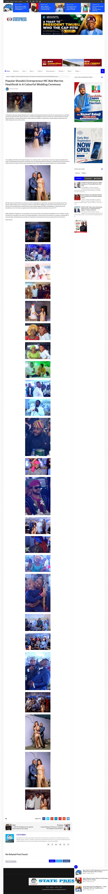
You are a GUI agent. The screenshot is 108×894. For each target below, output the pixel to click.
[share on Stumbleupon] (64, 818)
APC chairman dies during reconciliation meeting (46, 8)
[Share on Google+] (51, 818)
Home (7, 1)
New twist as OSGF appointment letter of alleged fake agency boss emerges (95, 870)
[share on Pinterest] (60, 818)
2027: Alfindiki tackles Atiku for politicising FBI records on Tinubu (95, 879)
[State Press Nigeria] (17, 18)
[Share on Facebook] (43, 818)
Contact (12, 1)
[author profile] (7, 90)
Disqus (59, 861)
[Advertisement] (72, 47)
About (16, 1)
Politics (84, 173)
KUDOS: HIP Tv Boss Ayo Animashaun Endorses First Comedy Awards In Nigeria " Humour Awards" (91, 208)
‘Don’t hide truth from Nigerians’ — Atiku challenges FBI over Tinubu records (94, 887)
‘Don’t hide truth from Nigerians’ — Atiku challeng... (20, 8)
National (78, 173)
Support (20, 1)
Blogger (52, 861)
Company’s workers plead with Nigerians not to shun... (73, 8)
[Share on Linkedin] (56, 818)
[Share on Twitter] (47, 818)
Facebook (66, 861)
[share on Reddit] (68, 818)
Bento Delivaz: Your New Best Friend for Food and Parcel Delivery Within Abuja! (91, 196)
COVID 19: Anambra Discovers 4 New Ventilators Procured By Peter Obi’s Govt (91, 184)
